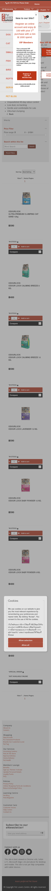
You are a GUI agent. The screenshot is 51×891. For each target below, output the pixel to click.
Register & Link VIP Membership (27, 75)
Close (36, 13)
